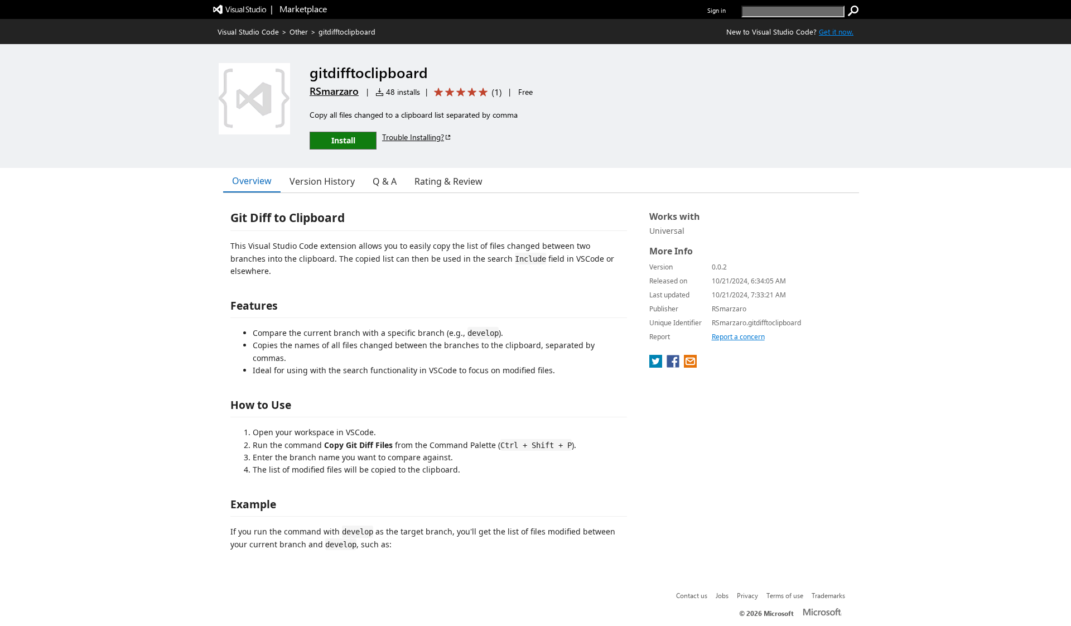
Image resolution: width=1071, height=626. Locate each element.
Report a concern (738, 336)
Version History (322, 181)
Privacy (747, 595)
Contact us (691, 595)
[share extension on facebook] (674, 364)
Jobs (722, 595)
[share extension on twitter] (656, 364)
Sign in (716, 10)
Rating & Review (448, 181)
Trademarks (828, 595)
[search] (853, 11)
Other (299, 31)
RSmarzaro (334, 91)
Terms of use (784, 595)
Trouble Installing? (413, 137)
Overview (252, 181)
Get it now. (836, 31)
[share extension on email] (690, 364)
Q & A (385, 181)
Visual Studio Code (248, 31)
